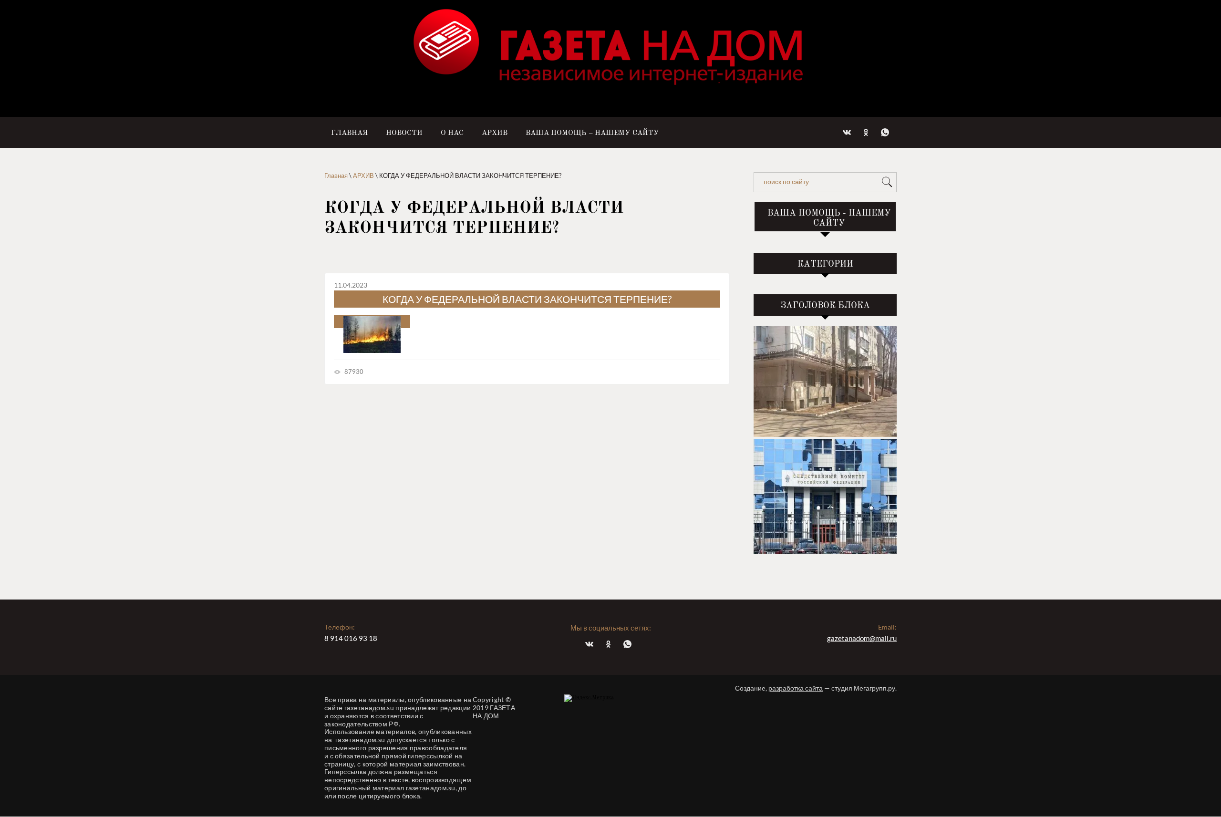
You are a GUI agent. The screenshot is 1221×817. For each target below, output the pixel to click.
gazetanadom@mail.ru (862, 638)
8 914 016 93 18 (350, 638)
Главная (336, 175)
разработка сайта (795, 688)
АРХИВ (363, 175)
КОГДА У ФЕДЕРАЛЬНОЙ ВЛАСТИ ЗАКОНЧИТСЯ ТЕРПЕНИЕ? (527, 299)
